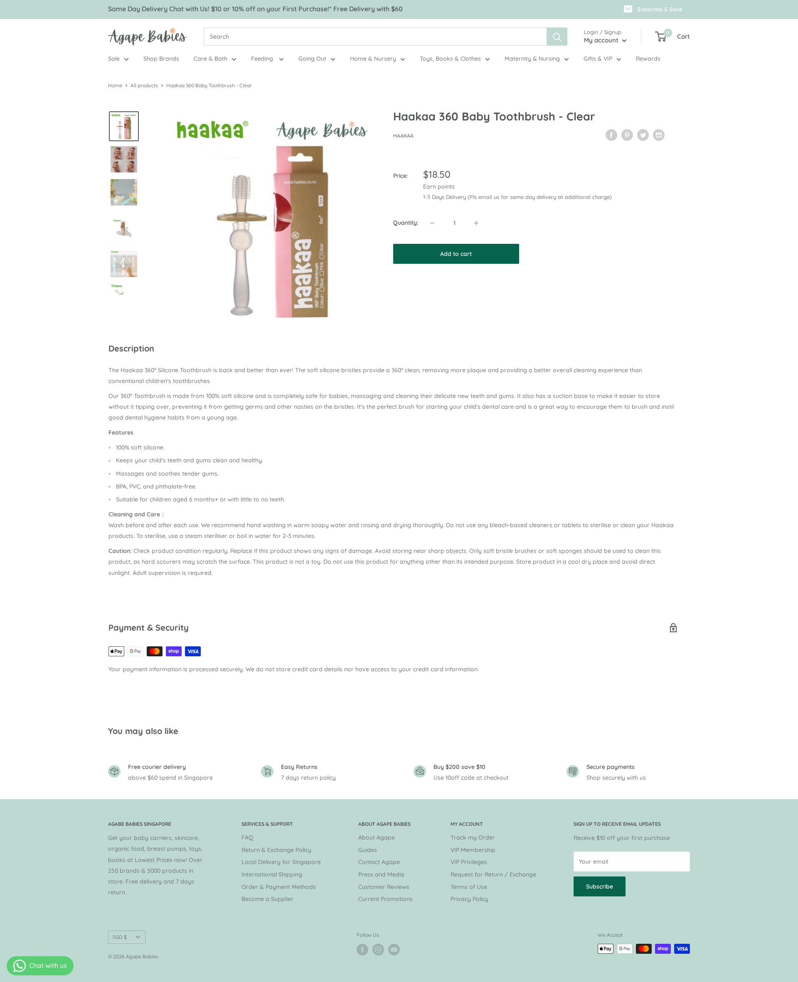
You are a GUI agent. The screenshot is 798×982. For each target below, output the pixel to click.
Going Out (312, 58)
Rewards (648, 58)
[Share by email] (659, 134)
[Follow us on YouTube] (394, 949)
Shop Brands (161, 58)
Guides (367, 850)
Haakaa (403, 136)
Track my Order (473, 837)
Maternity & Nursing (532, 58)
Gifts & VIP (598, 58)
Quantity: (405, 222)
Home (115, 85)
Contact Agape (379, 862)
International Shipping (271, 874)
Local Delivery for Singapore (281, 862)
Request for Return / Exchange (493, 874)
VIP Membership (473, 850)
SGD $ (120, 937)
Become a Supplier (267, 899)
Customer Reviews (383, 887)
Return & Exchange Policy (276, 850)
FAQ (247, 837)
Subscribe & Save (659, 9)
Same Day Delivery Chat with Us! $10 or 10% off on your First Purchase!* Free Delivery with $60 (255, 9)
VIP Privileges (469, 862)
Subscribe (599, 886)
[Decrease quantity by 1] (432, 223)
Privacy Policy (469, 899)
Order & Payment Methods (278, 887)
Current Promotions (385, 899)
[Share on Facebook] (611, 134)
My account (602, 40)
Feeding (263, 58)
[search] (375, 36)
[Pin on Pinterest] (627, 134)
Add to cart (456, 254)
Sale (114, 58)
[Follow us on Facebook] (362, 949)
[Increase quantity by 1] (476, 223)
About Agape (376, 837)
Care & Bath (210, 58)
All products (144, 85)
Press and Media (381, 874)
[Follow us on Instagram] (378, 949)
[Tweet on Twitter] (643, 134)
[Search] (557, 36)
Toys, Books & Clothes (450, 58)
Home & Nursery (373, 58)
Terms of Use (469, 887)
